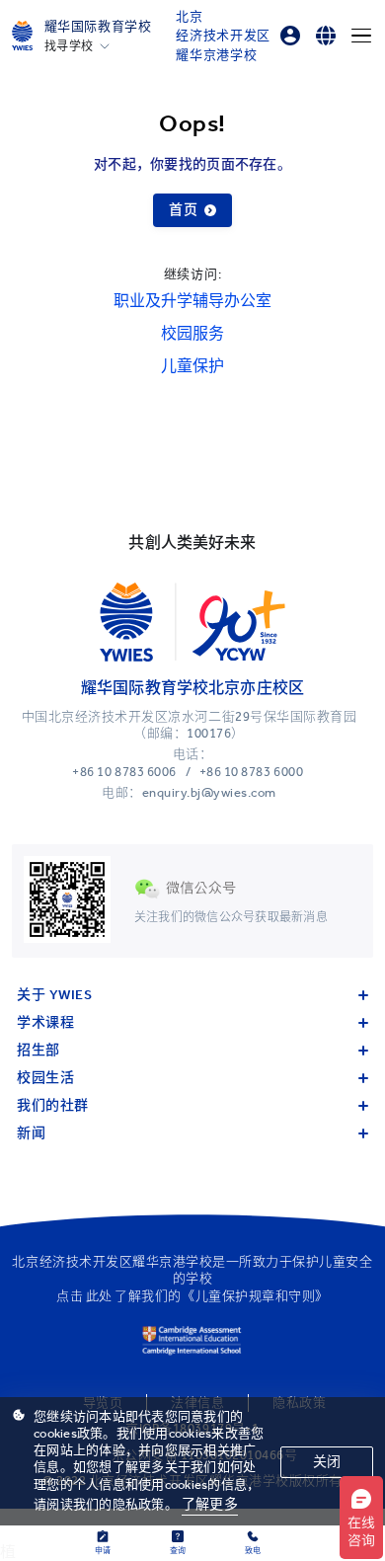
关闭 (327, 1461)
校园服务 (192, 333)
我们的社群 (53, 1105)
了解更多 (210, 1504)
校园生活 (45, 1077)
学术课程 (45, 1022)
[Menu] (361, 35)
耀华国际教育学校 (98, 26)
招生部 (38, 1050)
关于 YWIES (54, 994)
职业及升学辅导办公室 (192, 300)
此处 (99, 1295)
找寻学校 (69, 46)
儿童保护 (192, 365)
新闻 (31, 1133)
